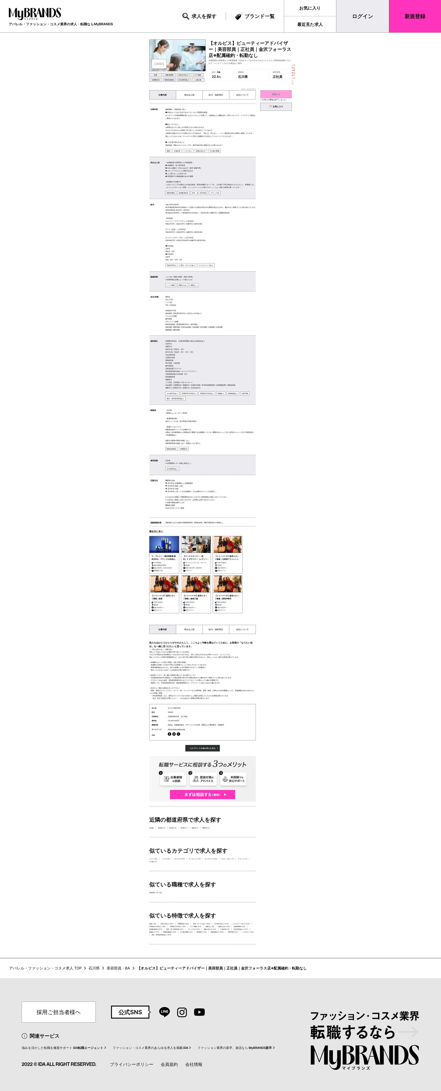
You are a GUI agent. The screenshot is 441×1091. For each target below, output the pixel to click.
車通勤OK (183, 449)
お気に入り (310, 8)
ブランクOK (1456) (194, 929)
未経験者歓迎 (183, 193)
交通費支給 (156, 80)
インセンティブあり (206, 265)
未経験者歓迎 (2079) (155, 929)
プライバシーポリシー (131, 1064)
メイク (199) (166, 859)
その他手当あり (172, 393)
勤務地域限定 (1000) (169, 932)
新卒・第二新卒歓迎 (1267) (174, 929)
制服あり (221, 393)
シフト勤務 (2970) (195, 926)
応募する (276, 94)
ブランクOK (215, 193)
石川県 (94, 968)
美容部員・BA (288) (155, 892)
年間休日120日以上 (207, 393)
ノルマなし (188, 151)
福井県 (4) (195, 828)
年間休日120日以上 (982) (178, 926)
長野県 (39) (206, 828)
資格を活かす (201, 151)
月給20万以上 (183, 75)
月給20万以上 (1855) (166, 924)
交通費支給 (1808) (183, 924)
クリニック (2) (242, 859)
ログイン (362, 16)
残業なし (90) (210, 926)
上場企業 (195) (224, 929)
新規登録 (415, 16)
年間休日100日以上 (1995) (157, 926)
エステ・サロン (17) (227, 859)
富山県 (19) (172, 828)
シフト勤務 (197, 75)
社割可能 (245, 393)
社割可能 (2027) (233, 932)
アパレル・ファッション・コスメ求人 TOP (45, 968)
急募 (155, 75)
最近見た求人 (310, 24)
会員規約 (169, 1064)
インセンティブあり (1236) (241, 924)
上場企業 (198, 80)
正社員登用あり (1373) (241, 929)
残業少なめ (183, 285)
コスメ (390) (153, 859)
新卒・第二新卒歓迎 (199, 193)
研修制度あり (233, 393)
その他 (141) (153, 861)
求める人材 (189, 95)
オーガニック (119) (195, 859)
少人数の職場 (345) (186, 932)
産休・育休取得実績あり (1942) (161, 935)
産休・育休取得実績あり (175, 399)
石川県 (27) (184, 828)
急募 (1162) (152, 924)
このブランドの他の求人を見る (202, 748)
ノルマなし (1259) (248, 932)
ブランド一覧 (260, 16)
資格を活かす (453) (210, 929)
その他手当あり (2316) (221, 924)
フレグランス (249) (211, 859)
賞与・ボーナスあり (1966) (201, 924)
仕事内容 (162, 95)
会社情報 (193, 1064)
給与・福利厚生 (216, 95)
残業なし (194, 285)
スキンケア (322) (179, 859)
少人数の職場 (214, 151)
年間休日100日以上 (189, 393)
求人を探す (204, 16)
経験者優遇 (169, 75)
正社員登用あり (183, 80)
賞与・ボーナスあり (188, 265)
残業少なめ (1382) (224, 926)
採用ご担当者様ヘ (59, 1012)
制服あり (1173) (154, 932)
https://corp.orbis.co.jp (176, 729)
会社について (242, 95)
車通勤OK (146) (202, 932)
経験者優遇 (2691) (239, 926)
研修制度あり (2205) (217, 932)
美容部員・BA (118, 968)
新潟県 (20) (161, 828)
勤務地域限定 (169, 80)
